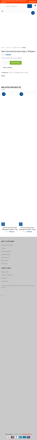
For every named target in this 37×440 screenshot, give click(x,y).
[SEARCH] (29, 6)
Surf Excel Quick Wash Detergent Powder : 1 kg (9, 228)
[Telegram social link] (15, 76)
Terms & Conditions (7, 275)
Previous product (31, 47)
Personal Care (5, 257)
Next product (35, 47)
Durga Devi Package (7, 245)
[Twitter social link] (9, 76)
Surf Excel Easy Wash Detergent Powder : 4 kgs (27, 228)
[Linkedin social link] (13, 76)
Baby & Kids (4, 260)
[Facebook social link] (7, 76)
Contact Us (4, 281)
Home (2, 47)
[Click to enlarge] (4, 41)
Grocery (8, 47)
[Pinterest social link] (11, 76)
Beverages (4, 263)
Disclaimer (4, 278)
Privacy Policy (5, 272)
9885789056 (32, 1)
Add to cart (15, 62)
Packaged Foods (16, 47)
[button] (3, 224)
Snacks (24, 47)
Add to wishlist (7, 67)
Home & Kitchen (6, 251)
